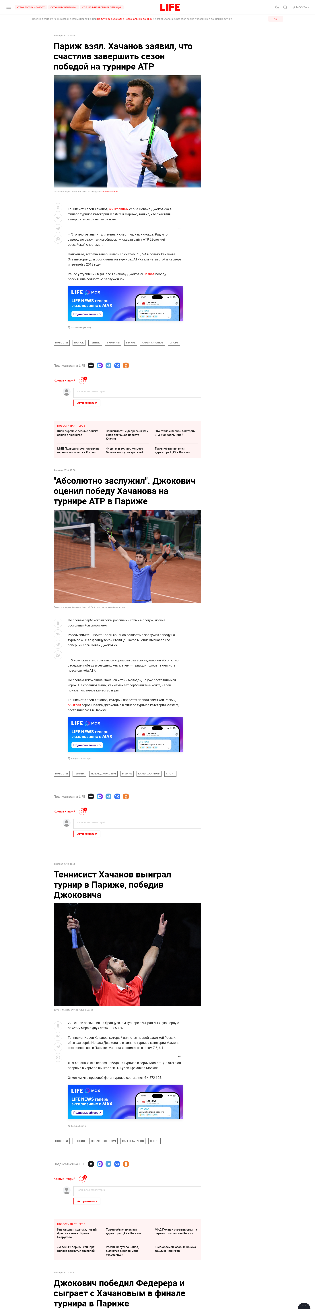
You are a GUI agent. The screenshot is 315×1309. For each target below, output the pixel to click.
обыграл (74, 705)
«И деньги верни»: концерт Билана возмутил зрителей (124, 450)
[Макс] (99, 365)
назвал (149, 274)
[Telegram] (108, 365)
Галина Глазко (78, 1126)
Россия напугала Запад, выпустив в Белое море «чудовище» (122, 1251)
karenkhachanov (110, 191)
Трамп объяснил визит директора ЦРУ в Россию (172, 450)
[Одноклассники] (126, 365)
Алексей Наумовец (81, 327)
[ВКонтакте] (117, 365)
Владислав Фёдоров (81, 758)
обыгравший (119, 209)
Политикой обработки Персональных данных (124, 19)
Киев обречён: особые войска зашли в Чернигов (77, 433)
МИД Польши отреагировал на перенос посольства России (78, 450)
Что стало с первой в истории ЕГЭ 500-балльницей (175, 433)
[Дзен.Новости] (91, 365)
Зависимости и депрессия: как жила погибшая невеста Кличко (127, 435)
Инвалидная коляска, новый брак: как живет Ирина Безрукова (77, 1233)
